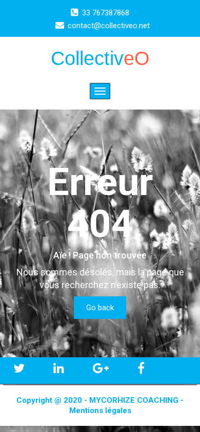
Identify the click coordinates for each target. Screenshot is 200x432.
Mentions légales (100, 410)
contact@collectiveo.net (109, 25)
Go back (100, 307)
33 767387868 (105, 12)
